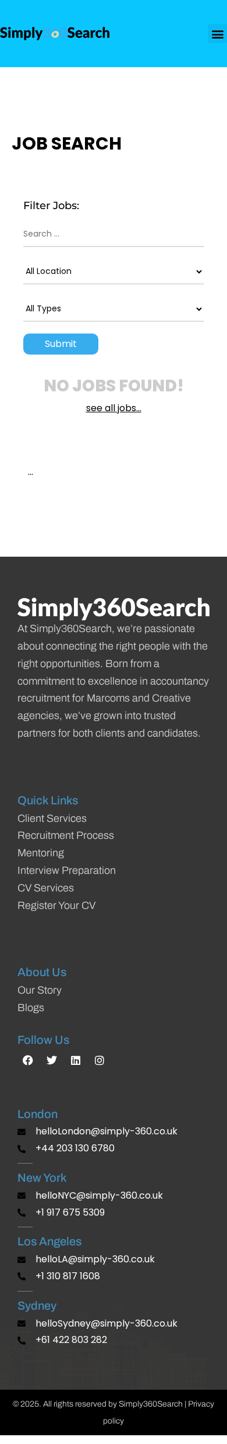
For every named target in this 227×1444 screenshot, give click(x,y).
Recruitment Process (65, 835)
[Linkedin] (75, 1060)
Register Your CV (56, 905)
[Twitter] (51, 1060)
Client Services (52, 818)
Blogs (30, 1007)
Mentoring (40, 853)
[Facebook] (27, 1060)
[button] (217, 33)
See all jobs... (113, 408)
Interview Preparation (66, 870)
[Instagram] (99, 1060)
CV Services (45, 888)
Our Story (39, 990)
